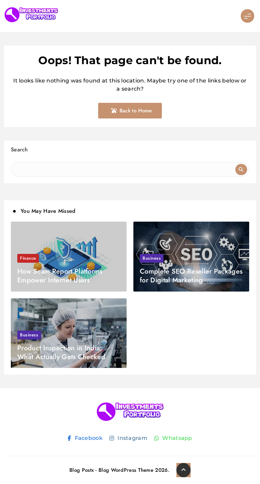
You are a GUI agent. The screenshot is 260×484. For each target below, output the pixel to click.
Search (19, 149)
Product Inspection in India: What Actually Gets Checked (61, 352)
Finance (28, 258)
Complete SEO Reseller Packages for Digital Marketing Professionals (191, 280)
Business (152, 258)
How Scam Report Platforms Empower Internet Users (60, 275)
